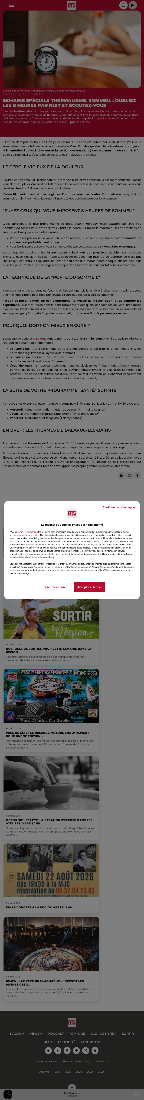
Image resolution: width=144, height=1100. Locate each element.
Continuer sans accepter (118, 507)
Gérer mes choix (54, 587)
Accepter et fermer (89, 587)
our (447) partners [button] (26, 531)
